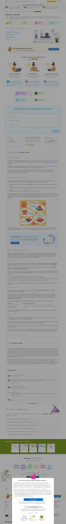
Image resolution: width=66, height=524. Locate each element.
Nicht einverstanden (33, 507)
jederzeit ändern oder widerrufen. (22, 494)
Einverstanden (33, 499)
